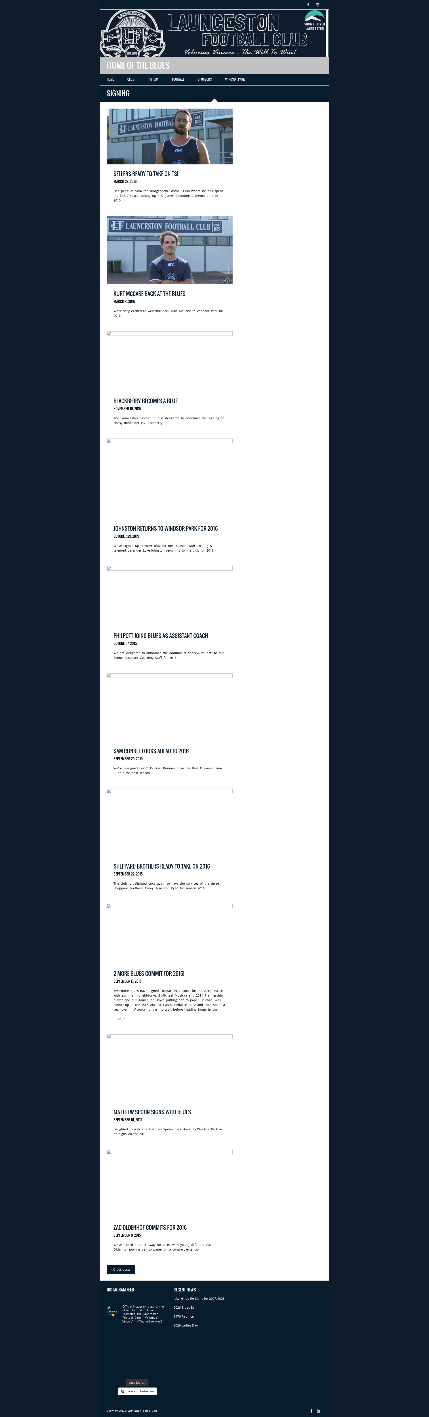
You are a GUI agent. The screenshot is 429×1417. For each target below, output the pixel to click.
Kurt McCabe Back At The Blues (149, 294)
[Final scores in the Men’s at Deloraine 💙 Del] (160, 1352)
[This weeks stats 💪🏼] (160, 1332)
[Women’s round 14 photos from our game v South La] (144, 1371)
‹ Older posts (120, 1269)
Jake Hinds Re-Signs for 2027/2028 (199, 1298)
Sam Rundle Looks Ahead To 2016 (151, 751)
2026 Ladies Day (186, 1325)
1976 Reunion (184, 1316)
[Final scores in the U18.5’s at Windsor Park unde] (160, 1342)
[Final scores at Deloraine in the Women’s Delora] (113, 1361)
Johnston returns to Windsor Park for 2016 (166, 529)
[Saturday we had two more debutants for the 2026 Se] (129, 1352)
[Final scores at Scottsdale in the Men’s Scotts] (113, 1342)
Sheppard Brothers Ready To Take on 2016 (162, 866)
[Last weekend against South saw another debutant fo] (160, 1361)
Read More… (123, 1018)
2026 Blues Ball (185, 1307)
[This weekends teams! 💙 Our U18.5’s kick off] (113, 1352)
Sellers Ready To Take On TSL (146, 174)
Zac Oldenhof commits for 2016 (150, 1228)
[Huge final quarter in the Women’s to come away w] (129, 1342)
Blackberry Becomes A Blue (146, 401)
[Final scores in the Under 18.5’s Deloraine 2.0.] (144, 1361)
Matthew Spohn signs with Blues (152, 1112)
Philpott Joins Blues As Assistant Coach (161, 636)
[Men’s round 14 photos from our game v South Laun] (129, 1371)
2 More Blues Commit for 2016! (149, 974)
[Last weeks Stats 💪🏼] (144, 1352)
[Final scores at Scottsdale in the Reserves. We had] (144, 1342)
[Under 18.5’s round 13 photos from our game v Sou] (160, 1371)
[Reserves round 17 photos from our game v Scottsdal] (129, 1332)
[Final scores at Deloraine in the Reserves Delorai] (129, 1361)
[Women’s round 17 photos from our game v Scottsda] (113, 1332)
